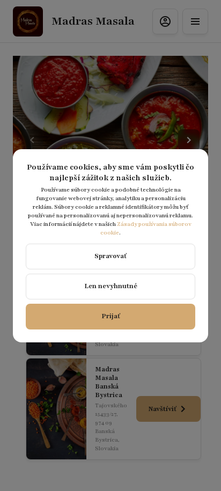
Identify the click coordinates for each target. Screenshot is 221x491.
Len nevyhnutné (110, 286)
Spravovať (110, 256)
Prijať (110, 316)
